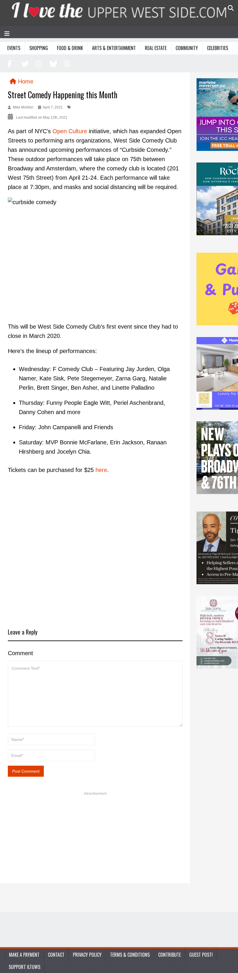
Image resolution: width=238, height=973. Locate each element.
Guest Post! (201, 954)
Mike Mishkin (23, 107)
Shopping (38, 47)
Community (187, 47)
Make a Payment (24, 954)
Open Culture (70, 131)
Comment (20, 653)
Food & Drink (70, 47)
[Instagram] (38, 63)
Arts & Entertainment (114, 47)
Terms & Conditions (130, 954)
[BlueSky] (52, 63)
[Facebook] (10, 63)
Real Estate (156, 47)
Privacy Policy (87, 954)
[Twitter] (24, 63)
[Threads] (65, 63)
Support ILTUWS (24, 966)
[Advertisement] (95, 551)
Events (13, 47)
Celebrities (217, 47)
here (101, 470)
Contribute (169, 954)
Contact (56, 954)
